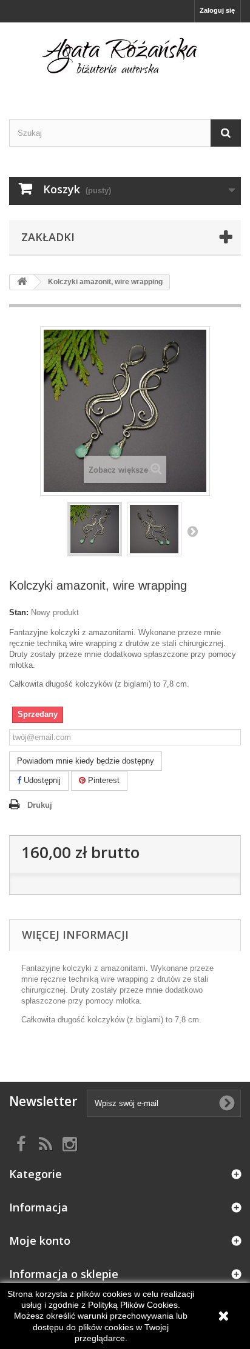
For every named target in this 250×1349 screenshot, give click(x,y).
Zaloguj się (217, 10)
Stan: (19, 612)
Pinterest (103, 780)
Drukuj (39, 805)
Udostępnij (41, 780)
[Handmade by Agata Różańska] (125, 60)
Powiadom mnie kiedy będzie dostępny (85, 760)
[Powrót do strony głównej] (21, 282)
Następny (192, 531)
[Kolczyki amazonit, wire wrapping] (94, 529)
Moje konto (39, 1240)
